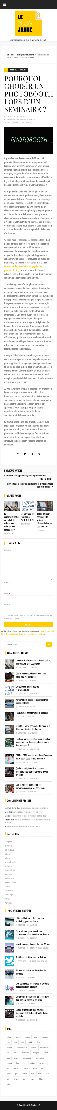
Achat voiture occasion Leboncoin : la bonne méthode (32, 701)
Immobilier (8, 845)
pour (8, 1068)
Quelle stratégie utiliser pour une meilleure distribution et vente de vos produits (32, 771)
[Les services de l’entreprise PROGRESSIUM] (28, 506)
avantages (45, 1037)
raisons (25, 1073)
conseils (33, 1047)
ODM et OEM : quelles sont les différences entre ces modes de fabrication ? (34, 756)
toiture (16, 1079)
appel (35, 1037)
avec (8, 1042)
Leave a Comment (12, 122)
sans (32, 1073)
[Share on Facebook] (17, 453)
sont (8, 1079)
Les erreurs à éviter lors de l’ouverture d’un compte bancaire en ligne (32, 998)
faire (8, 1058)
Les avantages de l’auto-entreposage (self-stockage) (29, 815)
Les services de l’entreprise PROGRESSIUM (27, 517)
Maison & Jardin (10, 861)
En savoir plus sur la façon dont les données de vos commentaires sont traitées (28, 632)
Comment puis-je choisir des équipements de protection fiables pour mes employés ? (30, 485)
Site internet (9, 890)
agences (27, 1037)
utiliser (41, 1079)
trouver (32, 1079)
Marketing (30, 54)
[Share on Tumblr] (39, 453)
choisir (9, 119)
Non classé (8, 874)
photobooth (24, 119)
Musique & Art (10, 870)
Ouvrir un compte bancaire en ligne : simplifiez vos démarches (31, 675)
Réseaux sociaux (10, 882)
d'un (13, 119)
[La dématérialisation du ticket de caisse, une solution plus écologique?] (12, 506)
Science (7, 886)
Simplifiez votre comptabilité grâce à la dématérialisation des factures (44, 520)
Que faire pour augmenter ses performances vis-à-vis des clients (30, 786)
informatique (40, 1058)
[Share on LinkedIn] (32, 453)
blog (22, 1042)
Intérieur (8, 853)
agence (18, 1037)
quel (42, 1068)
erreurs (46, 1052)
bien (15, 1042)
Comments (8, 550)
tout (24, 1079)
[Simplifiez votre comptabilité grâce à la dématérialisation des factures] (45, 506)
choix (38, 1042)
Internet (33, 680)
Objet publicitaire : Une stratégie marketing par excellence (30, 919)
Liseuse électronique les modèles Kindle (34, 807)
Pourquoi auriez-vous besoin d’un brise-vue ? (27, 811)
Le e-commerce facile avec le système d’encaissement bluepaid (32, 985)
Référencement (10, 878)
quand (35, 1068)
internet (9, 1063)
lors (17, 119)
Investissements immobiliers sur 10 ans (33, 944)
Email (7, 593)
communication (22, 1047)
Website (7, 604)
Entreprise (21, 54)
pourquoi (32, 119)
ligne (17, 1063)
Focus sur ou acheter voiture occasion (32, 712)
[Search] (49, 644)
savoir (40, 1073)
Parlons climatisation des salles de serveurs (31, 972)
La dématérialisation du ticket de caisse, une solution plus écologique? (11, 521)
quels (16, 1073)
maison (32, 1063)
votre (8, 1084)
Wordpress (8, 902)
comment (10, 1047)
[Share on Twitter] (25, 453)
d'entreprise (44, 1047)
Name (7, 582)
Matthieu (9, 116)
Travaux (7, 898)
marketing (42, 1063)
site (47, 1073)
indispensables (27, 1058)
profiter (26, 1068)
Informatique (34, 749)
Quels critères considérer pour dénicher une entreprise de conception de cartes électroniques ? (33, 742)
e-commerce (25, 1052)
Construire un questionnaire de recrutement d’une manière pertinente (32, 932)
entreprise (36, 1052)
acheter (9, 1037)
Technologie (9, 894)
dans (15, 1052)
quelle (9, 1073)
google (16, 1058)
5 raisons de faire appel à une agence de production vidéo (25, 475)
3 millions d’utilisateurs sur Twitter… (31, 957)
